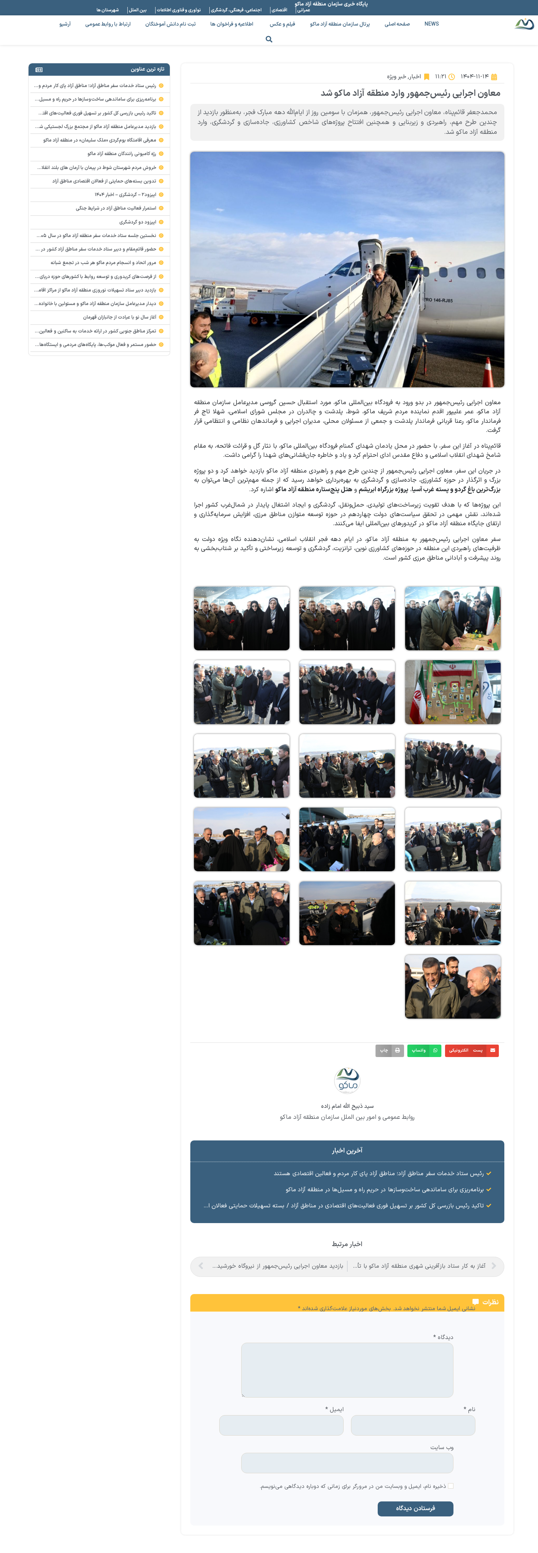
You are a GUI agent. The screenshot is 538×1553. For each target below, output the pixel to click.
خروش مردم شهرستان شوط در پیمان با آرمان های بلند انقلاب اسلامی (89, 168)
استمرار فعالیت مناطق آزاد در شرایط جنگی (116, 208)
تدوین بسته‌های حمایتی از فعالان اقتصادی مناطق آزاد (104, 181)
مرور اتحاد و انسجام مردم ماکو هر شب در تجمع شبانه (103, 263)
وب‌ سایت (441, 1447)
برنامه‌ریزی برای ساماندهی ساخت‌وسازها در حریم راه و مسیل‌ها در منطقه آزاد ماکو (385, 1189)
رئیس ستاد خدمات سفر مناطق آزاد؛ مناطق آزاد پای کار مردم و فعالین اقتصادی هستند (378, 1173)
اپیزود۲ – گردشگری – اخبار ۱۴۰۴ (126, 195)
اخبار (415, 76)
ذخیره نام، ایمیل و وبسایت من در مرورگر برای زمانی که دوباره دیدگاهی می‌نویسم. (352, 1487)
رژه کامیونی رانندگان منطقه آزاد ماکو (122, 154)
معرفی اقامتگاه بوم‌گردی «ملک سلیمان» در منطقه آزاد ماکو (100, 140)
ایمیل (334, 1410)
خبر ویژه (396, 76)
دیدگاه (443, 1338)
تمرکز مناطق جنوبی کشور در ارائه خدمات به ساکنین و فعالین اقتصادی (88, 331)
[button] (269, 39)
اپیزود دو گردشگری (137, 222)
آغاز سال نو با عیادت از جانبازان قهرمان (120, 317)
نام (469, 1410)
